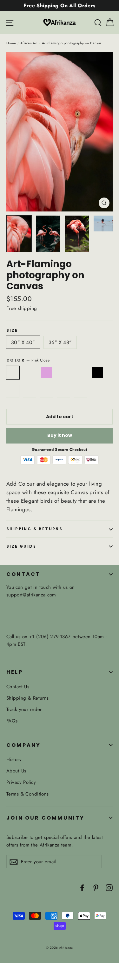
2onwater (46, 391)
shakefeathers (12, 391)
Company (23, 745)
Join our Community (45, 817)
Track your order (24, 709)
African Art (29, 43)
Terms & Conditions (27, 793)
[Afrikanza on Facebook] (82, 887)
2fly (63, 372)
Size (12, 330)
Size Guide (21, 546)
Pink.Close (12, 372)
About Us (16, 770)
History (14, 759)
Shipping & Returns (34, 529)
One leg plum (46, 372)
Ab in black (97, 372)
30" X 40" (23, 342)
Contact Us (17, 686)
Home (11, 43)
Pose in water (80, 372)
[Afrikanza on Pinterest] (95, 887)
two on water (29, 372)
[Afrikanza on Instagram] (109, 887)
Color (28, 360)
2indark (63, 391)
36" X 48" (60, 342)
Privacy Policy (21, 782)
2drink (80, 391)
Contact (23, 574)
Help (14, 672)
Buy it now (59, 435)
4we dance (29, 391)
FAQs (12, 720)
